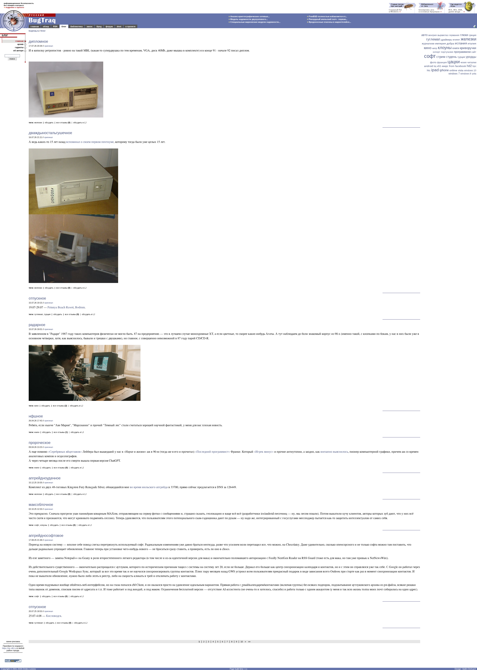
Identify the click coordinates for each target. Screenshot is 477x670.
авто (424, 35)
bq (435, 66)
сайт (473, 52)
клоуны (43, 525)
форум (109, 26)
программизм (462, 51)
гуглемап (38, 314)
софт (36, 525)
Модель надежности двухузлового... (249, 19)
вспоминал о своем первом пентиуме (90, 142)
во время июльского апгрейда (149, 487)
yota (474, 73)
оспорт (436, 52)
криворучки (468, 48)
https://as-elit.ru (9, 648)
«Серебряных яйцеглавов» (65, 451)
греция (472, 35)
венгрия (432, 35)
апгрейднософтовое (46, 535)
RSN (55, 26)
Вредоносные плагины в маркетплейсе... (329, 22)
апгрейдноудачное (45, 478)
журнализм (428, 43)
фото (433, 62)
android (428, 66)
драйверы (446, 39)
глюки (464, 35)
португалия (447, 52)
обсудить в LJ (79, 122)
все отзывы (63, 122)
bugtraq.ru (34, 31)
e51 (439, 66)
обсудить (49, 122)
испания (461, 43)
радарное (37, 325)
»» (248, 642)
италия (472, 43)
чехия (463, 62)
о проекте (130, 26)
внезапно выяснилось (334, 451)
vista (460, 70)
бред (99, 26)
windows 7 (454, 73)
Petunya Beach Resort (61, 307)
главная (35, 26)
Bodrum (80, 307)
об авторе (18, 50)
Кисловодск (53, 616)
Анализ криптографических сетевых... (250, 16)
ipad (435, 70)
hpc (474, 66)
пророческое (39, 443)
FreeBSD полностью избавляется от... (327, 16)
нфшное (36, 416)
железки (38, 122)
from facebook (457, 66)
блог (63, 26)
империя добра (444, 43)
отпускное (37, 298)
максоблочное (41, 504)
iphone (444, 70)
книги (36, 432)
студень (451, 56)
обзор (46, 26)
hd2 (469, 66)
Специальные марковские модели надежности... (255, 22)
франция (442, 62)
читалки (471, 62)
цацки (454, 61)
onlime (453, 70)
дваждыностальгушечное (50, 133)
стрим (440, 57)
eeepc (445, 66)
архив (20, 44)
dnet (119, 26)
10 (242, 642)
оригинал (48, 46)
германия (454, 35)
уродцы (471, 56)
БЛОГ (5, 35)
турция (47, 314)
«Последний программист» (212, 451)
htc (428, 70)
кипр (434, 48)
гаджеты (19, 47)
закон (89, 26)
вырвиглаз (442, 35)
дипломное (38, 41)
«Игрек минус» (264, 451)
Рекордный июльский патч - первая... (327, 19)
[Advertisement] (449, 134)
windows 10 (470, 70)
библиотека (76, 26)
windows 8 (465, 73)
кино (36, 406)
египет (456, 39)
